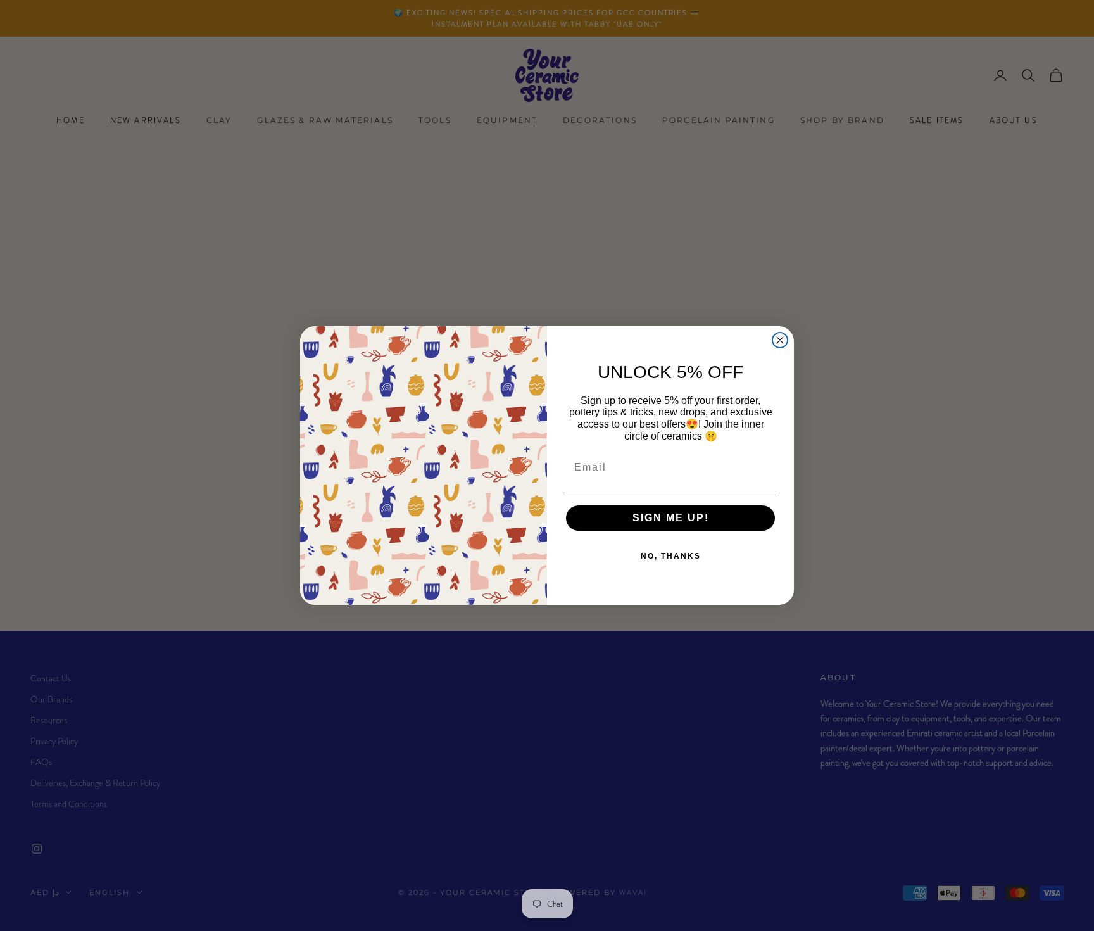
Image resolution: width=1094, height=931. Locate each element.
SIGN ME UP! (670, 517)
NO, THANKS (671, 556)
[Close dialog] (780, 340)
